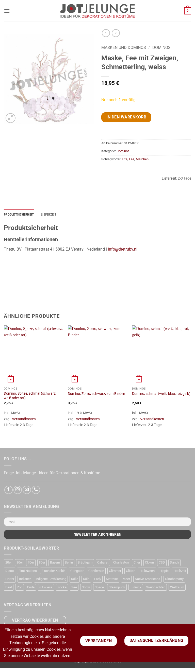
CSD (162, 562)
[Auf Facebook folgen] (8, 490)
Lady (97, 579)
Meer (126, 579)
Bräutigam (85, 562)
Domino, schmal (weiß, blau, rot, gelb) (161, 394)
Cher (137, 562)
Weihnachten (155, 587)
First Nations (28, 571)
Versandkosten (24, 419)
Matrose (112, 579)
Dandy (174, 562)
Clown (149, 562)
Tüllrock (135, 587)
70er (31, 562)
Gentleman (96, 571)
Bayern (55, 562)
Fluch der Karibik (54, 571)
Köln (86, 579)
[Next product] (106, 33)
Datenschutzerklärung (156, 640)
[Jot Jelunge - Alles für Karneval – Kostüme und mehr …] (97, 11)
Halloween (147, 571)
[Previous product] (116, 33)
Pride (31, 587)
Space (99, 587)
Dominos (161, 47)
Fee (131, 159)
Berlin (69, 562)
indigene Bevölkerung (51, 579)
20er (8, 562)
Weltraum (177, 587)
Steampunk (117, 587)
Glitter (130, 571)
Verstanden (98, 641)
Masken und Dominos (123, 47)
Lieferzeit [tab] (49, 214)
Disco (9, 571)
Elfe (124, 159)
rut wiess (46, 587)
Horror (9, 579)
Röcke (62, 587)
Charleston (121, 562)
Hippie (164, 571)
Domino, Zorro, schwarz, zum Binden (96, 394)
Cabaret (102, 562)
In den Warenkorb (126, 117)
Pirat (8, 587)
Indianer (25, 579)
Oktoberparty (174, 579)
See (74, 587)
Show (86, 587)
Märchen (142, 159)
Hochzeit (179, 571)
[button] (7, 11)
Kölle (74, 579)
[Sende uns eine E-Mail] (27, 490)
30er (20, 562)
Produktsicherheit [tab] (19, 214)
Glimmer (115, 571)
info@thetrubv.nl (122, 249)
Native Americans (147, 579)
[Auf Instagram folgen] (17, 490)
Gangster (77, 571)
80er (42, 562)
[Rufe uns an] (36, 490)
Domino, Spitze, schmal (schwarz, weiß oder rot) (30, 395)
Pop (19, 587)
